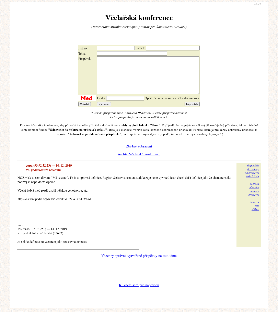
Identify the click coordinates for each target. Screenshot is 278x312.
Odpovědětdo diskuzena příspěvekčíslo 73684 (252, 171)
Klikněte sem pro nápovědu (139, 284)
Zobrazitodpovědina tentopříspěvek (253, 189)
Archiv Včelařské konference (139, 154)
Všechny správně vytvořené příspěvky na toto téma (139, 255)
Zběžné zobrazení (139, 146)
